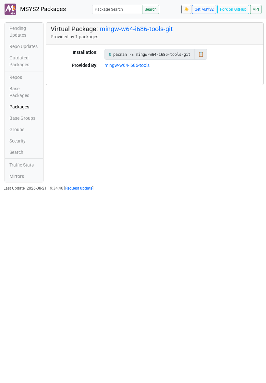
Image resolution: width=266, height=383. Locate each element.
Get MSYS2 (204, 9)
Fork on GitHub (233, 9)
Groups (16, 129)
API (256, 9)
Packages (19, 106)
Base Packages (19, 92)
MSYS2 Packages (42, 9)
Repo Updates (23, 46)
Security (17, 140)
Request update (78, 188)
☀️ (186, 9)
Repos (15, 77)
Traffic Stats (21, 164)
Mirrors (16, 176)
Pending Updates (17, 32)
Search (151, 9)
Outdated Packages (19, 61)
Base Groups (22, 118)
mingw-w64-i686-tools (127, 65)
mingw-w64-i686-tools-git (136, 29)
